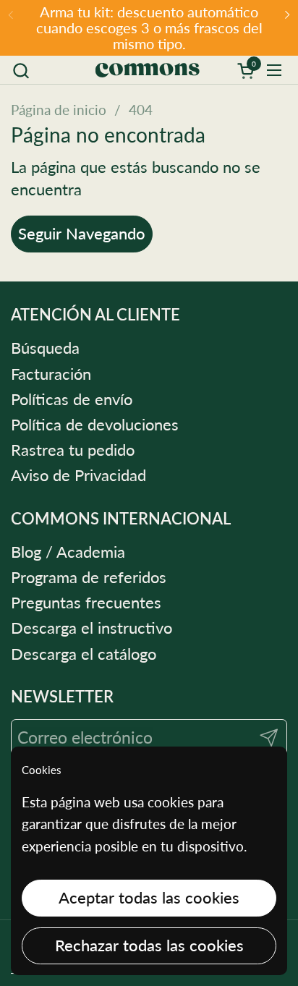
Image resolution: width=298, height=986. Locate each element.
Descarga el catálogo (83, 654)
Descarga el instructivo (91, 628)
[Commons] (147, 70)
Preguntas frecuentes (86, 602)
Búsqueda (45, 348)
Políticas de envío (71, 399)
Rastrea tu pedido (73, 450)
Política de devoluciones (95, 424)
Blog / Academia (68, 552)
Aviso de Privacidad (78, 475)
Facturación (51, 374)
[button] (21, 70)
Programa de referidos (88, 577)
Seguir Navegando (81, 233)
